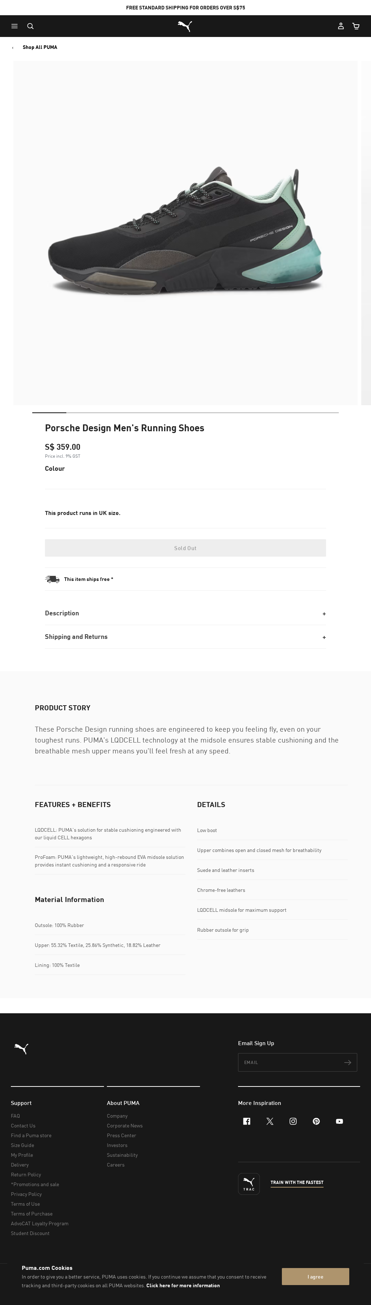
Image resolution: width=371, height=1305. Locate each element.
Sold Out (185, 548)
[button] (16, 26)
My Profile (22, 1155)
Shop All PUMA (40, 47)
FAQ (15, 1116)
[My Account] (341, 26)
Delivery (20, 1164)
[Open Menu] (16, 26)
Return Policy (26, 1174)
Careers (116, 1164)
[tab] (49, 413)
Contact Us (23, 1125)
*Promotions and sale (35, 1184)
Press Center (121, 1135)
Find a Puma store (31, 1135)
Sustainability (122, 1155)
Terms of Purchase (32, 1213)
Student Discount (30, 1233)
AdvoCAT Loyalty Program (39, 1223)
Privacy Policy (26, 1194)
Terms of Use (25, 1204)
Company (117, 1116)
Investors (117, 1145)
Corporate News (125, 1125)
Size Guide (22, 1145)
